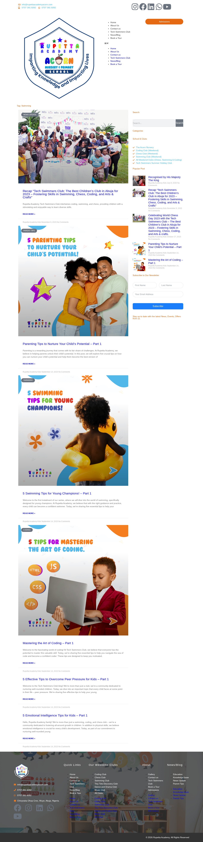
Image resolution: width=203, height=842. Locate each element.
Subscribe (158, 306)
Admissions (153, 790)
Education (177, 774)
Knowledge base (181, 777)
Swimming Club (102, 780)
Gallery (151, 774)
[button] (123, 43)
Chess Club (100, 777)
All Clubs (99, 793)
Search (179, 123)
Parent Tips (178, 784)
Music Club (100, 790)
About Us (114, 25)
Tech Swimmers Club (120, 32)
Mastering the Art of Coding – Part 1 (48, 643)
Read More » (29, 214)
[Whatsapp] (159, 6)
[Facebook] (143, 6)
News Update (179, 780)
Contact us (115, 28)
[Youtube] (167, 6)
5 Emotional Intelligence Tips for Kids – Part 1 (55, 715)
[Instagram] (135, 6)
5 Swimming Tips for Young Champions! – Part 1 (57, 493)
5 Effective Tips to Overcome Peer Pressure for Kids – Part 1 (66, 679)
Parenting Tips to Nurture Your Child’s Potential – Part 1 (62, 343)
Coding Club (100, 774)
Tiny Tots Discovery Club (106, 784)
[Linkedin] (151, 6)
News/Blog (115, 35)
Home (113, 22)
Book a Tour (116, 38)
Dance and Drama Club (106, 787)
